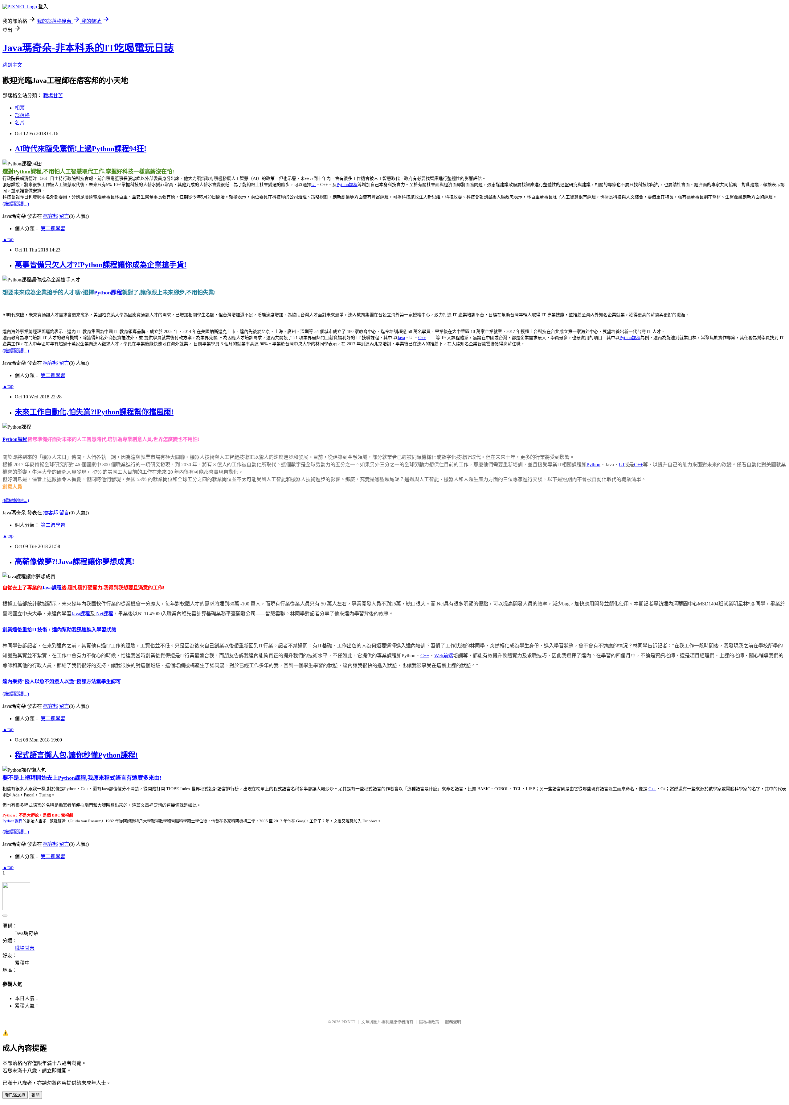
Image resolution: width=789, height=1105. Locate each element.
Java (401, 337)
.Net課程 (104, 613)
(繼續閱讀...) (15, 203)
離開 (35, 1095)
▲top (8, 239)
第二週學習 (53, 228)
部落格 (22, 115)
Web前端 (443, 655)
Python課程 (347, 184)
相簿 (20, 107)
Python (593, 464)
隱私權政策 (429, 1022)
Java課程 (52, 587)
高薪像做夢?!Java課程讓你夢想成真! (74, 562)
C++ (422, 337)
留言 (64, 216)
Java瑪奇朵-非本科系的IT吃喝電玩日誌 (88, 47)
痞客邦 (50, 216)
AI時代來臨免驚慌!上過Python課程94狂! (80, 149)
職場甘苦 (53, 95)
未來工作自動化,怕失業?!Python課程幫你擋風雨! (94, 412)
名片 (20, 122)
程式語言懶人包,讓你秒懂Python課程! (76, 755)
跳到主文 (12, 65)
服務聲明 (453, 1022)
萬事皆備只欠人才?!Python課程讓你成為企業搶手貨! (100, 265)
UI (313, 184)
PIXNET (348, 1022)
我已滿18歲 (15, 1095)
